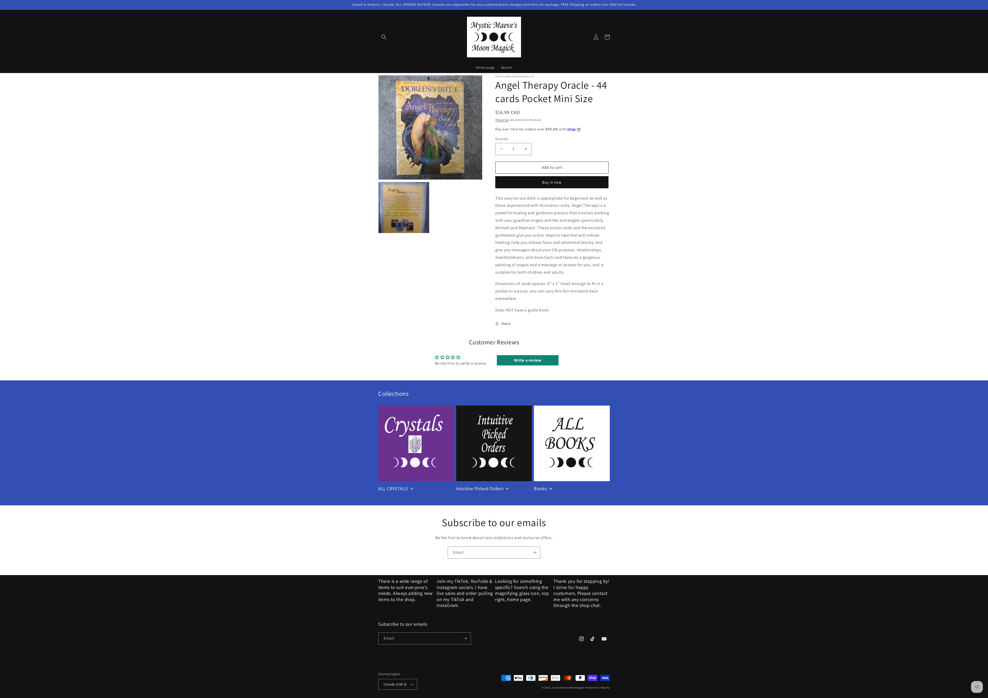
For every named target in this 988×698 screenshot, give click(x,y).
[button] (384, 37)
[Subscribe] (534, 553)
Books (540, 488)
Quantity (501, 139)
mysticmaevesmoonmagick (568, 687)
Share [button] (506, 323)
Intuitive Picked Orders (480, 488)
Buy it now (552, 182)
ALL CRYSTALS (393, 488)
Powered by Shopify (597, 687)
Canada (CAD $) (395, 684)
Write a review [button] (527, 360)
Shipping (501, 120)
